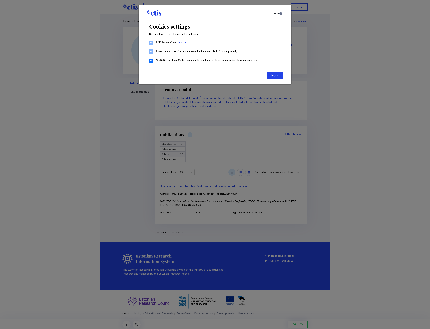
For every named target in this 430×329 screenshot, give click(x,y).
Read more (183, 42)
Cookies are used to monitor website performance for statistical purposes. (206, 60)
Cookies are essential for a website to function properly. (197, 51)
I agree (275, 75)
